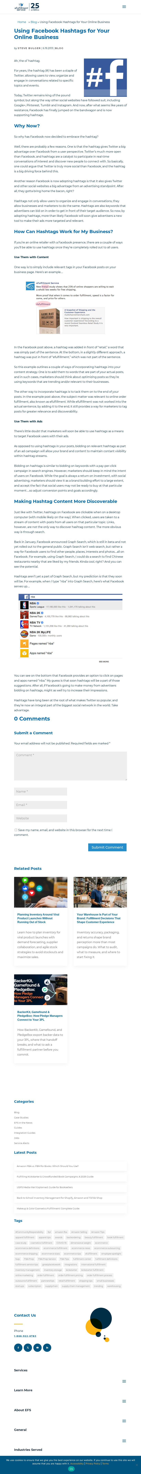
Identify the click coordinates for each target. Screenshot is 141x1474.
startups (19, 1286)
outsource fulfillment (26, 1281)
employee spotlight (111, 1253)
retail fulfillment (67, 1281)
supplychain (51, 1286)
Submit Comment (107, 847)
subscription (34, 1286)
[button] (124, 9)
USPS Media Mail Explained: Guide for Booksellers (45, 1187)
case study (20, 1243)
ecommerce (101, 1243)
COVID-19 (61, 1243)
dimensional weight (81, 1243)
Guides (18, 1127)
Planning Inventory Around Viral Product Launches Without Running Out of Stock (38, 918)
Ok (71, 1468)
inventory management (27, 1270)
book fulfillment (115, 1237)
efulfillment (91, 1253)
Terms (105, 1463)
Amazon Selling (79, 1232)
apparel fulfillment (24, 1237)
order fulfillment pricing (70, 1275)
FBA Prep (29, 1259)
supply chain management (76, 1286)
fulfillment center (82, 1259)
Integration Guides (24, 1132)
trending (98, 1286)
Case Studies (21, 1117)
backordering (73, 1237)
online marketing (24, 1275)
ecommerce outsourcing (107, 1248)
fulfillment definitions (106, 1259)
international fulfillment (93, 1264)
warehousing (114, 1286)
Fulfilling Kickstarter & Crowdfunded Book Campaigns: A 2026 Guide (55, 1176)
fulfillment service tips (26, 1264)
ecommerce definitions (27, 1248)
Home (22, 22)
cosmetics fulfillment (41, 1243)
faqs (17, 1259)
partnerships (47, 1281)
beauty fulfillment (94, 1237)
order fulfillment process (99, 1275)
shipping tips (86, 1281)
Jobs (16, 1138)
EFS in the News (23, 1122)
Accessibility (77, 1463)
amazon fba (61, 1232)
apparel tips (45, 1237)
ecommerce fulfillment (55, 1248)
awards (58, 1237)
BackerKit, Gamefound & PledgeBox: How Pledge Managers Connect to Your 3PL (40, 1016)
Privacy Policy (93, 1463)
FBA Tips (64, 1259)
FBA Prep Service (47, 1259)
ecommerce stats (51, 1253)
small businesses (105, 1281)
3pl (49, 1232)
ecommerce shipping (26, 1253)
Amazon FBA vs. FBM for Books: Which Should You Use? (48, 1166)
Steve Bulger (29, 48)
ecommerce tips (72, 1253)
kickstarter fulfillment (92, 1270)
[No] (136, 1465)
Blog (34, 22)
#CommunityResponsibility (29, 1232)
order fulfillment (45, 1275)
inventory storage (53, 1270)
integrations (71, 1264)
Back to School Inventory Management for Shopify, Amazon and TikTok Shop (59, 1197)
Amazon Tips (97, 1232)
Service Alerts (21, 1143)
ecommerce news (81, 1248)
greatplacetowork (51, 1264)
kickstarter (71, 1270)
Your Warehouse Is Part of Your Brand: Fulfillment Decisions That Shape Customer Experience (98, 918)
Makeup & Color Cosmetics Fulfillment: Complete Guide (48, 1208)
